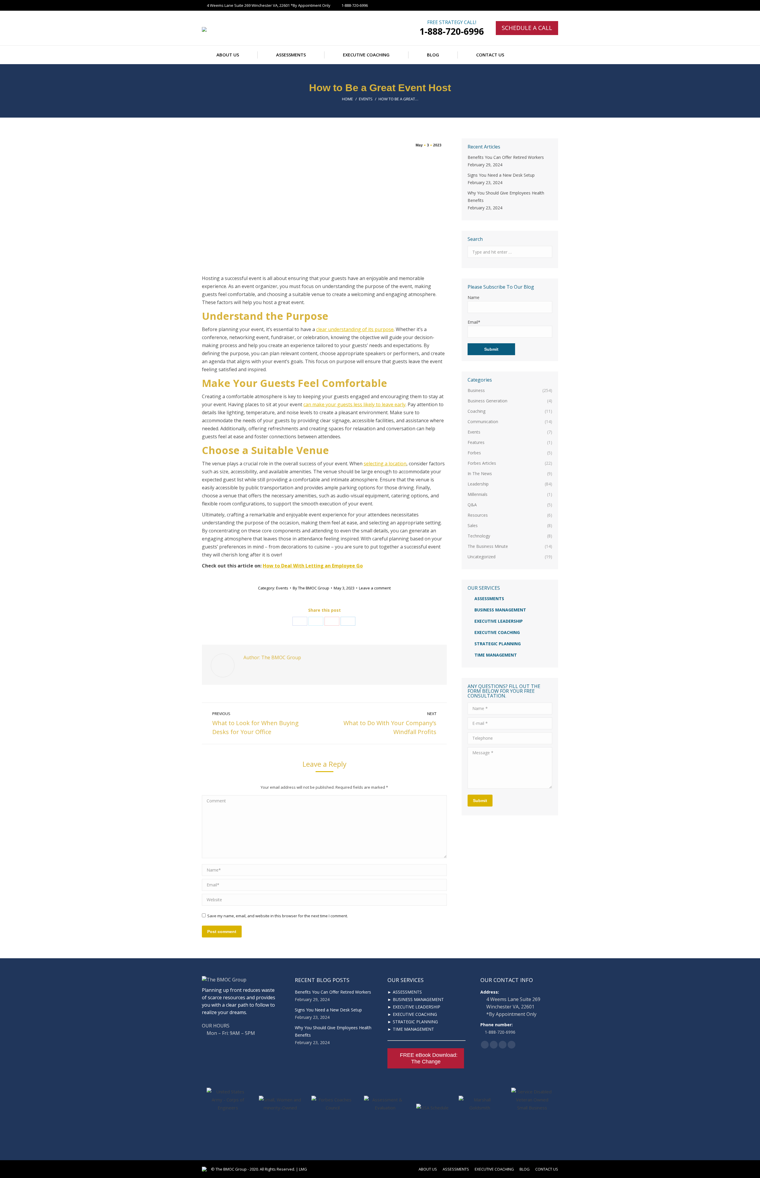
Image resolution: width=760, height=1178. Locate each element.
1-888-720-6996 (451, 31)
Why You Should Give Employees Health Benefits (506, 196)
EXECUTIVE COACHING (497, 632)
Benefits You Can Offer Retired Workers (506, 157)
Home (347, 99)
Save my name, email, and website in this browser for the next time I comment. (277, 915)
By (311, 588)
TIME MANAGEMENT (495, 655)
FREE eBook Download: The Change (428, 1058)
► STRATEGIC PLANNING (412, 1021)
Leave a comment (375, 588)
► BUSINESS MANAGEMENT (415, 999)
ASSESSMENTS (489, 598)
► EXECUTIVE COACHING (412, 1014)
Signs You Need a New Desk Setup (501, 175)
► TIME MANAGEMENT (410, 1029)
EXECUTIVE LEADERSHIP (498, 621)
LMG (303, 1169)
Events (366, 99)
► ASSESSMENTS (404, 992)
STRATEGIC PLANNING (497, 643)
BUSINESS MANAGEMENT (500, 610)
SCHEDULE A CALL (527, 28)
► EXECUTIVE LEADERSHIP (413, 1007)
